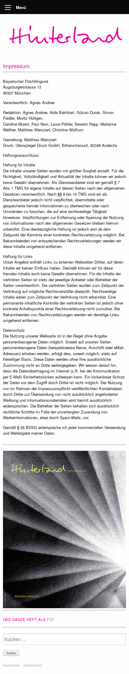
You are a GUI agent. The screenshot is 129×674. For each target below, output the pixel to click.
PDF (51, 619)
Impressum (11, 665)
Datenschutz (33, 665)
